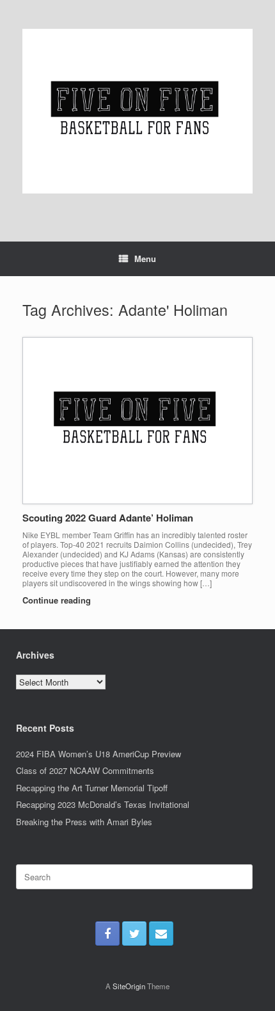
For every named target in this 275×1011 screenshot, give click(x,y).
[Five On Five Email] (161, 933)
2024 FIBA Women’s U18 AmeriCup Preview (98, 754)
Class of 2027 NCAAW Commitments (85, 770)
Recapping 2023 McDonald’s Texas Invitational (102, 804)
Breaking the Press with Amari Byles (84, 822)
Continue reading (57, 600)
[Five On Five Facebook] (107, 933)
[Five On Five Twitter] (134, 933)
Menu (145, 258)
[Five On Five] (137, 111)
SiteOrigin (129, 986)
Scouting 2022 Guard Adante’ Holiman (107, 518)
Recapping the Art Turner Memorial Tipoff (92, 788)
